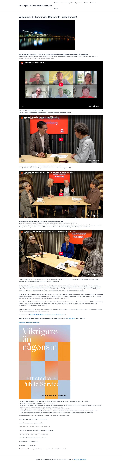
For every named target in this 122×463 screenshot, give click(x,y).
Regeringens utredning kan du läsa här (29, 322)
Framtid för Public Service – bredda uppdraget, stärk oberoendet (47, 314)
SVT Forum (72, 318)
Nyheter (71, 3)
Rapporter (77, 3)
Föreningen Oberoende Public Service (35, 6)
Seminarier (63, 3)
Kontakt (56, 8)
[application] (81, 3)
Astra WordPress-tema (80, 459)
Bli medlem (93, 3)
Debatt (86, 3)
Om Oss (56, 3)
